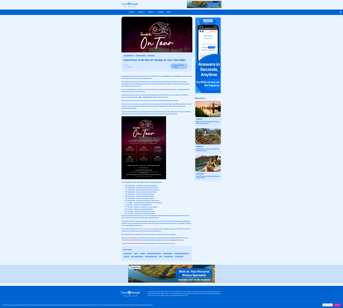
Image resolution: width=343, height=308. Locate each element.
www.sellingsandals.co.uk (174, 240)
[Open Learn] (134, 12)
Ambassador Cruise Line (181, 253)
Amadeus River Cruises (154, 253)
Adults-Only (127, 253)
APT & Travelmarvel (137, 256)
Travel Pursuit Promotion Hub (136, 243)
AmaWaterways (167, 253)
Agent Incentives (141, 55)
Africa (136, 253)
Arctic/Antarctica (151, 256)
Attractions (179, 256)
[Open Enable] (154, 12)
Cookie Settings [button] (328, 305)
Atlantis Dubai (168, 256)
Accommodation (129, 55)
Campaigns (151, 55)
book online (133, 238)
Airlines (142, 253)
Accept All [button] (337, 305)
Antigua (126, 256)
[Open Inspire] (144, 12)
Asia (160, 256)
